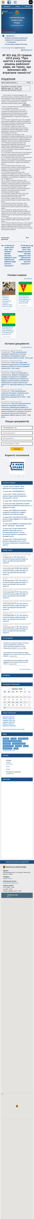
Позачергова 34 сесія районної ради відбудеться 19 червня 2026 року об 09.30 (25, 299)
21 (21, 702)
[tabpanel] (17, 466)
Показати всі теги (9, 750)
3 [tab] (16, 477)
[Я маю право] (17, 466)
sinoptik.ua (10, 773)
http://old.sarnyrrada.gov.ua (9, 32)
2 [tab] (13, 477)
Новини (17, 6)
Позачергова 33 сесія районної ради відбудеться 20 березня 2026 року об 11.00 (8, 330)
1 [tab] (10, 477)
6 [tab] (23, 477)
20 (17, 702)
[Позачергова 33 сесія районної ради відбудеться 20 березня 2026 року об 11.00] (8, 319)
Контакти (27, 6)
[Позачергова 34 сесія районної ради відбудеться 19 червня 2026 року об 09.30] (25, 288)
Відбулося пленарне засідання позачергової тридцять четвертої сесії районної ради (7, 301)
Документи (7, 6)
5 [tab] (21, 477)
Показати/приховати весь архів (13, 729)
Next (32, 466)
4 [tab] (18, 477)
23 (29, 702)
